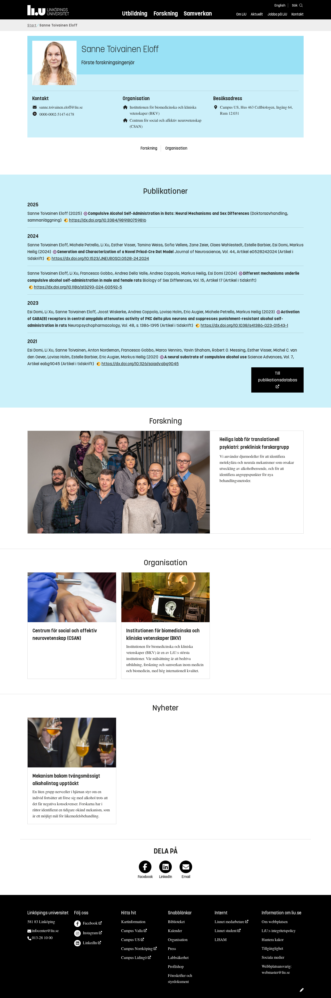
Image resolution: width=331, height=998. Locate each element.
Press (172, 948)
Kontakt (298, 14)
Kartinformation (133, 921)
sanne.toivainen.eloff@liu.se (61, 107)
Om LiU (241, 14)
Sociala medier (273, 957)
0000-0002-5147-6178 (56, 114)
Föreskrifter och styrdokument (180, 978)
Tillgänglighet (272, 948)
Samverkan (198, 13)
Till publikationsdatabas (277, 376)
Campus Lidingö (134, 957)
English (280, 5)
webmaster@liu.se (276, 972)
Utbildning (134, 13)
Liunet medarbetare (229, 921)
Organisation (176, 148)
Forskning (165, 13)
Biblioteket (176, 921)
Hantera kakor (273, 939)
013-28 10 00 (42, 937)
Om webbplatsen (275, 921)
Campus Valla (132, 930)
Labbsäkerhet (178, 957)
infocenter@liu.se (45, 930)
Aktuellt (257, 14)
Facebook (90, 923)
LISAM (221, 939)
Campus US (130, 939)
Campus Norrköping (137, 948)
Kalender (175, 930)
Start (32, 25)
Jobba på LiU (277, 14)
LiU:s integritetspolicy (279, 930)
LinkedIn (90, 942)
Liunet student (225, 930)
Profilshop (176, 966)
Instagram (90, 932)
